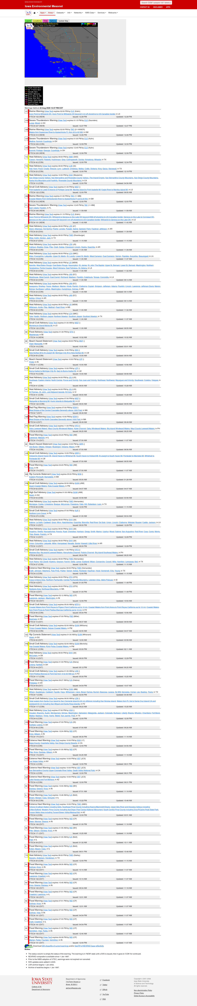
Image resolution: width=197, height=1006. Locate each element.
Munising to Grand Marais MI (40, 325)
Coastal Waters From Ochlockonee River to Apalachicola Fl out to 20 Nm (58, 198)
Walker (32, 715)
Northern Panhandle (54, 580)
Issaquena (33, 286)
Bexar (83, 692)
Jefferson (103, 228)
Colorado (109, 713)
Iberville (32, 265)
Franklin (43, 208)
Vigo (38, 912)
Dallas (61, 247)
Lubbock (65, 168)
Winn (59, 522)
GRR (81, 444)
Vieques (155, 380)
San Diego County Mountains (146, 177)
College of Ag (36, 986)
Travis (150, 692)
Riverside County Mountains (69, 180)
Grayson (60, 561)
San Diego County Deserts (66, 743)
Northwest (110, 380)
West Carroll (44, 277)
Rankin (75, 286)
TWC (79, 804)
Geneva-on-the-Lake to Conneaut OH (139, 217)
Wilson (32, 692)
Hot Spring (47, 228)
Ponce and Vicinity (70, 380)
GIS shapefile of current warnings (55, 946)
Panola (59, 531)
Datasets (60, 12)
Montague (33, 504)
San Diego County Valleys (40, 177)
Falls (81, 504)
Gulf (30, 208)
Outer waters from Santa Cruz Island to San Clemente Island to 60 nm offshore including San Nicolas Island (72, 701)
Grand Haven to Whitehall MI (63, 456)
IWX (76, 350)
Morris (157, 531)
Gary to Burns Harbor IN (66, 371)
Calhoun (32, 247)
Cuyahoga (47, 141)
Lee (138, 692)
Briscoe (53, 168)
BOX (79, 474)
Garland (82, 228)
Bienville (85, 522)
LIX (70, 262)
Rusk (65, 531)
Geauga (47, 150)
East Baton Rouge (60, 265)
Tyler (31, 316)
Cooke (41, 504)
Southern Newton (90, 316)
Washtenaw (34, 334)
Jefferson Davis (147, 286)
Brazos (131, 713)
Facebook (106, 980)
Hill (85, 504)
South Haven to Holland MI (87, 456)
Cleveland (69, 247)
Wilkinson (33, 307)
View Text (49, 111)
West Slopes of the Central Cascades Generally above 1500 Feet (55, 410)
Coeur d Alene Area (37, 580)
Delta (73, 561)
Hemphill (39, 159)
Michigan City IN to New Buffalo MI (69, 352)
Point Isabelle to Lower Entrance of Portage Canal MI (50, 189)
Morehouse (33, 277)
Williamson (70, 692)
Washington (141, 265)
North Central (56, 380)
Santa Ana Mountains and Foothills (43, 180)
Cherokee (72, 531)
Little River (92, 543)
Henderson (49, 858)
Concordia (104, 277)
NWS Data (89, 12)
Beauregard (143, 256)
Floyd (40, 168)
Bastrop (144, 692)
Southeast (33, 380)
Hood (98, 570)
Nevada (71, 543)
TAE (72, 129)
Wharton (138, 713)
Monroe (38, 821)
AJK (76, 510)
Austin (47, 713)
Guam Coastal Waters (38, 486)
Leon (99, 504)
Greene (40, 788)
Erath (31, 570)
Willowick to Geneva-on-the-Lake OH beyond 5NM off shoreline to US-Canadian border (87, 217)
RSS (104, 999)
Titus (31, 534)
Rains (36, 561)
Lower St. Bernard (128, 265)
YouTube (105, 994)
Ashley (32, 298)
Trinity (45, 715)
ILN (70, 662)
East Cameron (108, 256)
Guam (31, 495)
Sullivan (32, 867)
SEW (75, 407)
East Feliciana (71, 268)
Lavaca (111, 692)
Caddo (145, 522)
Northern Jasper (46, 316)
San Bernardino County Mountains (119, 177)
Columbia (39, 543)
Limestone (48, 504)
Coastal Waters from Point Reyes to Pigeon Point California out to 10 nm (58, 607)
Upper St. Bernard (112, 265)
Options (53, 20)
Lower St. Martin (82, 256)
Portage (39, 150)
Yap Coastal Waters (37, 646)
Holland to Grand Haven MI (40, 456)
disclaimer (157, 7)
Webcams (112, 12)
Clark (56, 247)
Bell (136, 561)
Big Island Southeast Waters (106, 552)
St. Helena (82, 268)
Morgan (38, 797)
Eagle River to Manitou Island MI (114, 189)
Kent (35, 168)
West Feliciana (59, 268)
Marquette (38, 343)
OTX (71, 577)
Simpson (98, 286)
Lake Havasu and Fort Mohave (41, 779)
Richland (64, 277)
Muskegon (56, 446)
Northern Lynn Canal (37, 513)
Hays (63, 692)
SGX (71, 175)
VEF (79, 758)
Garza (105, 168)
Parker (63, 570)
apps (168, 7)
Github (104, 989)
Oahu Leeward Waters (38, 428)
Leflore (47, 289)
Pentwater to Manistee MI (133, 456)
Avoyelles (134, 256)
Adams (114, 286)
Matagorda (92, 713)
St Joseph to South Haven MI (110, 456)
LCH (71, 253)
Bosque (57, 504)
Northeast (101, 380)
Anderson (40, 858)
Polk (73, 715)
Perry (88, 228)
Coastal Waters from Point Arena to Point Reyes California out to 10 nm (117, 607)
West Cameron (96, 256)
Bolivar (32, 289)
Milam (92, 561)
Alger (31, 343)
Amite (40, 307)
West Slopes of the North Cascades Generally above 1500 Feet (54, 419)
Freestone (74, 504)
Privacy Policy (139, 993)
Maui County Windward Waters (60, 428)
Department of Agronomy (41, 989)
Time (45, 20)
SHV (71, 519)
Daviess (42, 752)
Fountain (45, 940)
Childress (74, 168)
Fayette (57, 692)
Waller (57, 715)
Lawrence (136, 286)
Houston (32, 713)
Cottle (87, 168)
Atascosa (103, 692)
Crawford (41, 876)
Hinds (69, 286)
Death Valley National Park (84, 770)
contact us (145, 7)
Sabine (32, 522)
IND (71, 435)
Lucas (31, 123)
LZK (70, 226)
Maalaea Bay (34, 552)
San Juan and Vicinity (88, 380)
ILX (70, 795)
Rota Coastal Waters (56, 486)
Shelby (40, 531)
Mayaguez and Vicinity (124, 380)
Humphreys (66, 289)
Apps (42, 12)
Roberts (47, 159)
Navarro (32, 858)
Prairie (55, 228)
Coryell (108, 561)
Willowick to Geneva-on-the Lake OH (116, 219)
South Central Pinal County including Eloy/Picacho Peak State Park (131, 809)
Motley (81, 168)
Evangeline (39, 256)
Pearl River (60, 307)
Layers (28, 20)
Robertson (92, 504)
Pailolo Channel (87, 552)
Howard (84, 543)
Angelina (32, 531)
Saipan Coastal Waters (57, 628)
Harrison (80, 531)
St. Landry (71, 256)
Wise (31, 238)
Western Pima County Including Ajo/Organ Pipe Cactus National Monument (72, 809)
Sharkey (42, 286)
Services (101, 12)
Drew (46, 247)
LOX (76, 671)
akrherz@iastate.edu (73, 988)
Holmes (75, 289)
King (100, 168)
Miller (54, 543)
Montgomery (56, 713)
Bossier (138, 522)
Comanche (100, 561)
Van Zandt (44, 561)
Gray (63, 159)
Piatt (31, 839)
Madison (72, 277)
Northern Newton (61, 316)
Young (117, 570)
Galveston (83, 713)
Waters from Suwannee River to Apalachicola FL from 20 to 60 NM (56, 132)
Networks (78, 12)
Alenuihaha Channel (71, 552)
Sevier (77, 543)
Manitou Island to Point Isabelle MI (87, 189)
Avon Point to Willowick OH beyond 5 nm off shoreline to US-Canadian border (83, 114)
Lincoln (77, 247)
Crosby (46, 168)
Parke (45, 931)
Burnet (96, 692)
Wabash (41, 437)
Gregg (87, 531)
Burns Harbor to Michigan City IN (42, 371)
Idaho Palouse (107, 580)
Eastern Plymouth (36, 476)
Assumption (73, 265)
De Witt (118, 692)
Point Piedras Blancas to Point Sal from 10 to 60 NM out (51, 673)
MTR (77, 604)
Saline (75, 228)
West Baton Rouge (44, 265)
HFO (77, 425)
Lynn (59, 168)
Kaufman (91, 570)
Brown (31, 797)
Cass (146, 531)
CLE (72, 111)
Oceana (65, 446)
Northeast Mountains (50, 589)
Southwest (139, 380)
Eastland (85, 561)
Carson (32, 159)
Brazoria (40, 713)
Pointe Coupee (46, 268)
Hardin (36, 316)
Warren (63, 286)
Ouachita (91, 247)
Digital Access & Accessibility (144, 996)
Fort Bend (156, 713)
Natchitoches (67, 522)
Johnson (37, 570)
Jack (49, 238)
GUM (77, 483)
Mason (72, 446)
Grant (31, 228)
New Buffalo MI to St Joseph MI (41, 352)
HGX (71, 710)
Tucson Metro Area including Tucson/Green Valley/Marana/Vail (54, 812)
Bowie (36, 534)
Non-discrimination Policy (143, 990)
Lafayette (48, 256)
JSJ (70, 377)
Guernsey (33, 619)
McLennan (65, 504)
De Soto (102, 522)
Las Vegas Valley (36, 761)
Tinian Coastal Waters (38, 628)
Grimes (64, 713)
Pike (51, 247)
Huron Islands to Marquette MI (62, 401)
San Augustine (128, 531)
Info (68, 12)
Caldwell (47, 522)
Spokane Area (35, 589)
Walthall (51, 307)
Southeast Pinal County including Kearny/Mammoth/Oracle (86, 807)
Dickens (93, 168)
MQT (77, 187)
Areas (50, 12)
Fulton (31, 848)
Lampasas (129, 561)
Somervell (105, 570)
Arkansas (38, 228)
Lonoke (62, 228)
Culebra (147, 380)
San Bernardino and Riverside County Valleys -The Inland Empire (77, 177)
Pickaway (33, 683)
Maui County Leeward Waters (142, 428)
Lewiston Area (94, 580)
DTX (71, 332)
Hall (30, 168)
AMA (71, 156)
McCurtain (33, 655)
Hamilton (120, 561)
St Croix (68, 392)
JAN (70, 274)
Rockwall (83, 570)
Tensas (96, 277)
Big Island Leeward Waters (51, 552)
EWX (71, 689)
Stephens (46, 570)
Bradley (40, 247)
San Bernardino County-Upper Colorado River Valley (50, 770)
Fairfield (39, 664)
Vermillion (33, 931)
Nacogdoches (49, 531)
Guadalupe (40, 692)
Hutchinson (56, 159)
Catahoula (88, 277)
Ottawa (41, 446)
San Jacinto (65, 715)
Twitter (104, 985)
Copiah (91, 286)
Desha (84, 247)
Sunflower (40, 289)
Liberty (36, 208)
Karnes (89, 692)
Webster (131, 522)
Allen (31, 256)
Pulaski (69, 228)
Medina (32, 141)
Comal (133, 692)
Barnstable (48, 476)
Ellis (112, 570)
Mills (114, 561)
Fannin (67, 561)
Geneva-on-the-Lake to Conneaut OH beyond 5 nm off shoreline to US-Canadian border (64, 219)
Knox (31, 467)
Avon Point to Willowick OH (40, 114)
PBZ (71, 616)
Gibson (37, 734)
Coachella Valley (47, 743)
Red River (94, 522)
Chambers (146, 713)
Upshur (106, 531)
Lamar (78, 561)
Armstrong (89, 159)
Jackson (152, 522)
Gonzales (126, 692)
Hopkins (52, 561)
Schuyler (51, 797)
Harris (51, 715)
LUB (70, 166)
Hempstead (62, 543)
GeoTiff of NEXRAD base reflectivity (89, 946)
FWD (71, 235)
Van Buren (33, 446)
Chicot (38, 298)
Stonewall (112, 168)
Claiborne (83, 286)
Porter (31, 362)
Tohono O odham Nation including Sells (45, 807)
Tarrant (69, 570)
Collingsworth (72, 159)
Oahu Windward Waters (96, 428)
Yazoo (48, 286)
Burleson (117, 713)
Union (108, 522)
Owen (31, 821)
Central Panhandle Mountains (76, 580)
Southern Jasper (75, 316)
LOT (80, 359)
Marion (157, 286)
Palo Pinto (55, 570)
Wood (37, 123)
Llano (78, 692)
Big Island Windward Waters (118, 428)
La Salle (39, 522)
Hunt (31, 561)
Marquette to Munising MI (39, 401)
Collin (36, 238)
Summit (39, 141)
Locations (37, 20)
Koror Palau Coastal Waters (57, 646)
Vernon (118, 256)
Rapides (125, 256)
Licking (32, 664)
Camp (151, 531)
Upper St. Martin (59, 256)
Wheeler (97, 159)
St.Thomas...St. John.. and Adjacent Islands (46, 392)
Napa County (34, 743)
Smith (93, 531)
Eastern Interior (44, 380)
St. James (83, 265)
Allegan (48, 446)
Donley (81, 159)
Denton (43, 238)
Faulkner (95, 228)
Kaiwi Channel (80, 428)
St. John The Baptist (96, 265)
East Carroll (55, 277)
